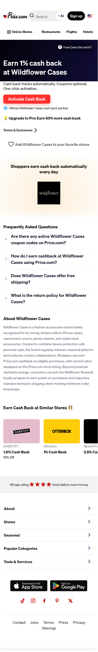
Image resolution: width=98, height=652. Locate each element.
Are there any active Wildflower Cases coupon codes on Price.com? (45, 239)
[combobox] (47, 16)
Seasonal (12, 535)
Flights (71, 31)
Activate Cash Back (27, 98)
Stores (9, 522)
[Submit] (31, 17)
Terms (48, 622)
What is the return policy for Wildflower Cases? (46, 298)
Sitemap (49, 628)
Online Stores (22, 31)
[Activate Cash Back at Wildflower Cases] (48, 187)
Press (63, 622)
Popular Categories (20, 548)
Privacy (79, 622)
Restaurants (51, 31)
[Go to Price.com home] (15, 16)
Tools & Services (18, 562)
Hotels (88, 31)
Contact (19, 622)
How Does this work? (77, 47)
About (9, 508)
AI (62, 15)
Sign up (76, 16)
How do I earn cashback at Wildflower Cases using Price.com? (44, 259)
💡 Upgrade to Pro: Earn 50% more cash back (42, 118)
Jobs (34, 622)
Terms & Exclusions (18, 130)
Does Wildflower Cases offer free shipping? (40, 278)
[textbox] (90, 16)
